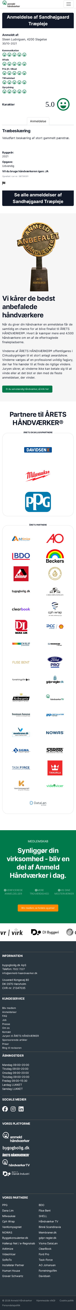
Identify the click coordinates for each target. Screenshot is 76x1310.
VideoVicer (8, 1254)
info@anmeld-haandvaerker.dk (19, 973)
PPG (5, 1205)
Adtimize (7, 1248)
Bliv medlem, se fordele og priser (38, 908)
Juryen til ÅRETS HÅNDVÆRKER (20, 1035)
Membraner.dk (48, 1232)
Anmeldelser (9, 1012)
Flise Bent (45, 1210)
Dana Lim (8, 1210)
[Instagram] (13, 1109)
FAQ (4, 1015)
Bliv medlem (9, 1007)
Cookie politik (67, 1300)
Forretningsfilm (48, 1270)
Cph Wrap (8, 1221)
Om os (6, 1027)
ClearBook (45, 1248)
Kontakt (6, 1031)
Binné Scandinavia (50, 1226)
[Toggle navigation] (68, 4)
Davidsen (44, 1276)
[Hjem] (11, 4)
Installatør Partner (13, 1265)
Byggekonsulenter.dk (15, 1237)
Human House (11, 1270)
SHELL (43, 1216)
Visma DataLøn (48, 1243)
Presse (6, 1024)
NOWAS (7, 1232)
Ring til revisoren (12, 1047)
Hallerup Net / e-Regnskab (18, 1243)
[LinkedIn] (21, 1109)
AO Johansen (47, 1265)
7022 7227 (19, 969)
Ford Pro (44, 1254)
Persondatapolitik (11, 1305)
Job (4, 1019)
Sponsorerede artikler (14, 1039)
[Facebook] (5, 1109)
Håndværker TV (48, 1221)
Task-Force (46, 1259)
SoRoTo (7, 1259)
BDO (41, 1205)
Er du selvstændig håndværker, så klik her (27, 389)
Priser (5, 1043)
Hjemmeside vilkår (45, 1300)
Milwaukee (8, 1216)
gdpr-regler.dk (47, 1237)
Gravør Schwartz (12, 1276)
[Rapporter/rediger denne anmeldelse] (3, 183)
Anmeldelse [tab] (38, 121)
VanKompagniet (12, 1226)
